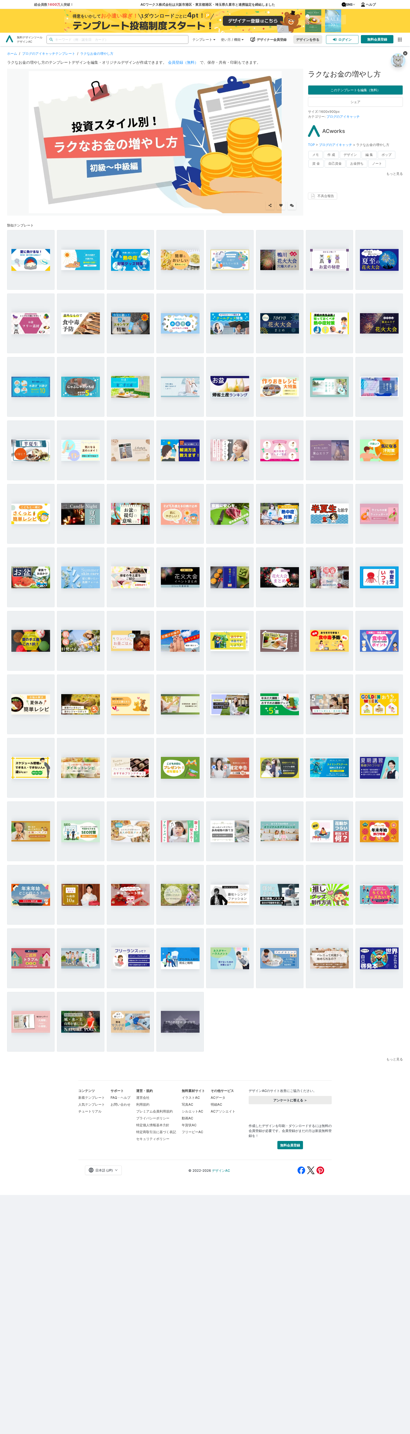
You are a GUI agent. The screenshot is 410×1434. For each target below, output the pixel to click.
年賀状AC (189, 1125)
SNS (349, 4)
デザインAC (221, 1170)
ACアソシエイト (223, 1111)
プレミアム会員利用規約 (154, 1111)
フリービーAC (192, 1132)
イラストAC (191, 1097)
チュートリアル (90, 1111)
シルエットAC (192, 1111)
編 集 (369, 155)
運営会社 (142, 1097)
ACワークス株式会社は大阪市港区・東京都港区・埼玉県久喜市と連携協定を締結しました (207, 4)
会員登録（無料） (183, 62)
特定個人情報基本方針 (152, 1125)
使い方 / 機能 (231, 39)
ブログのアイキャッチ (343, 116)
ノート (377, 163)
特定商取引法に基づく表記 (156, 1132)
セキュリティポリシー (152, 1139)
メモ (315, 155)
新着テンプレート (91, 1097)
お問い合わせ (120, 1104)
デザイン (350, 155)
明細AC (216, 1104)
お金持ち (356, 163)
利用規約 (142, 1104)
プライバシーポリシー (152, 1118)
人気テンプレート (91, 1104)
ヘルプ (371, 4)
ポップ (386, 155)
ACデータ (218, 1097)
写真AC (187, 1104)
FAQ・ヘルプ (120, 1097)
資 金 (316, 163)
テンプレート (202, 39)
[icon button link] (399, 39)
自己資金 (335, 163)
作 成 (331, 155)
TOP (312, 145)
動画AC (187, 1118)
